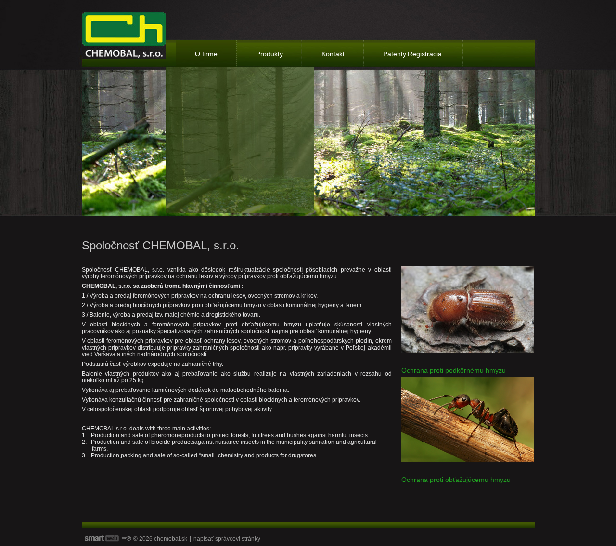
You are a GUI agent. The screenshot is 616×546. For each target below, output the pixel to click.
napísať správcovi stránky (226, 538)
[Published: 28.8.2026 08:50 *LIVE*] (126, 538)
